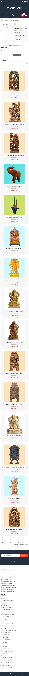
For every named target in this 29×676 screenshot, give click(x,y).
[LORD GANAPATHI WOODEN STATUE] (14, 299)
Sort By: (26, 57)
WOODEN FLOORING (7, 660)
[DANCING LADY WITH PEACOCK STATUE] (14, 112)
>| (21, 542)
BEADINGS (5, 655)
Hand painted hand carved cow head (14, 217)
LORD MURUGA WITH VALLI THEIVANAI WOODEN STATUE (15, 467)
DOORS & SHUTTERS (7, 632)
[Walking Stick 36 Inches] (7, 33)
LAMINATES (5, 628)
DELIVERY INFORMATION (8, 600)
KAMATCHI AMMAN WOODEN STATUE (14, 248)
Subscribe (24, 555)
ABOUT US (5, 598)
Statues (16, 20)
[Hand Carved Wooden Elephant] (14, 174)
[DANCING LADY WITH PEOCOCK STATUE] (14, 143)
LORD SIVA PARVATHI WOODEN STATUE (14, 529)
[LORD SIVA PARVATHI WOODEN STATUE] (14, 517)
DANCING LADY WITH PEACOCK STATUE (14, 124)
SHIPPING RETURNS (7, 612)
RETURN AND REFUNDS (8, 607)
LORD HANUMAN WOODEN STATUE (14, 280)
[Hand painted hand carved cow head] (14, 205)
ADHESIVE (5, 653)
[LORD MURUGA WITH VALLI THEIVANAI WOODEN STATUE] (14, 455)
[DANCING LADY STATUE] (14, 81)
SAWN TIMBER (6, 626)
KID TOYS (5, 646)
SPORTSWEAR (6, 649)
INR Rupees (24, 1)
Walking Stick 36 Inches (21, 28)
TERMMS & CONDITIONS (8, 614)
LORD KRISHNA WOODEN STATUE (14, 436)
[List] (17, 55)
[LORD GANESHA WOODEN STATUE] (14, 361)
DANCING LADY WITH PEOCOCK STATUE (14, 155)
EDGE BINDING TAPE (7, 657)
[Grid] (14, 55)
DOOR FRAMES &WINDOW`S (9, 630)
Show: (26, 63)
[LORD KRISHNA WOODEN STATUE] (14, 424)
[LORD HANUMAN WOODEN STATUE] (14, 268)
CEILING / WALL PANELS (8, 662)
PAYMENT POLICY (7, 603)
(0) (20, 30)
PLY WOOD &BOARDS (8, 623)
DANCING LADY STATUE (14, 93)
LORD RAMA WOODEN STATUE (14, 498)
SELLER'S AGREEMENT (8, 609)
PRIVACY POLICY (7, 605)
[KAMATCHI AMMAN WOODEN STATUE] (14, 236)
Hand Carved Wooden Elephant (14, 186)
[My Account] (2, 1)
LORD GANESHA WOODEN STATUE (14, 373)
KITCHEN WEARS (6, 639)
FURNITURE (5, 637)
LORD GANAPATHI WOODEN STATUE (14, 311)
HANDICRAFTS (9, 20)
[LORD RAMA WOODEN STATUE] (14, 486)
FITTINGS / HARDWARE (8, 651)
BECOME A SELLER (7, 616)
